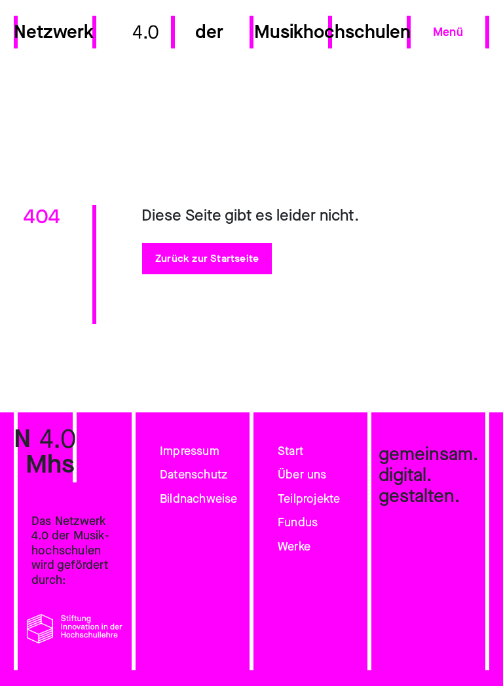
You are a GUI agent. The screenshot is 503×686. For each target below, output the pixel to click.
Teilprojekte (309, 499)
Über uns (302, 474)
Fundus (298, 522)
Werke (294, 546)
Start (290, 451)
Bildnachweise (199, 499)
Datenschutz (193, 474)
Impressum (189, 451)
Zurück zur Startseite (207, 258)
